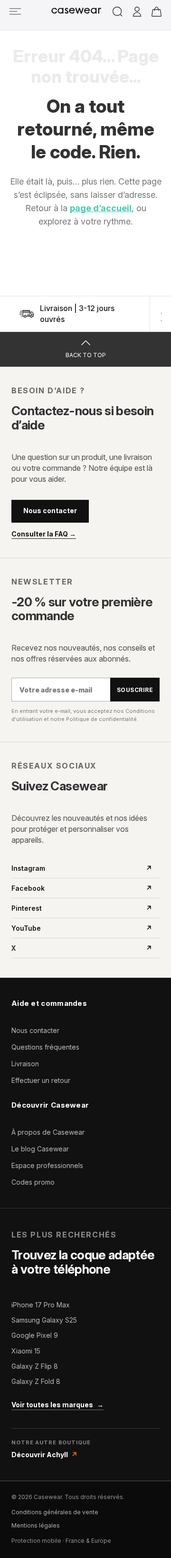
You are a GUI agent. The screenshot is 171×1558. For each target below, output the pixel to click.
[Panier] (157, 12)
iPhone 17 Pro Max (40, 1305)
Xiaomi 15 (25, 1351)
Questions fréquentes (45, 1047)
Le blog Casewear (40, 1149)
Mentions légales (35, 1525)
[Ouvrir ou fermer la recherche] (118, 12)
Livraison (25, 1064)
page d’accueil (101, 208)
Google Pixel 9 (34, 1335)
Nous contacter (50, 510)
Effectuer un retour (40, 1080)
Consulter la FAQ (43, 534)
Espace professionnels (47, 1165)
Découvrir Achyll (44, 1455)
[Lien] (15, 11)
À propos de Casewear (48, 1132)
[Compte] (137, 12)
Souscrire (135, 689)
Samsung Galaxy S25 (44, 1320)
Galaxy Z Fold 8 (35, 1381)
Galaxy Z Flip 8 (34, 1366)
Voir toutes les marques (57, 1405)
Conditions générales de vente (54, 1512)
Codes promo (33, 1182)
